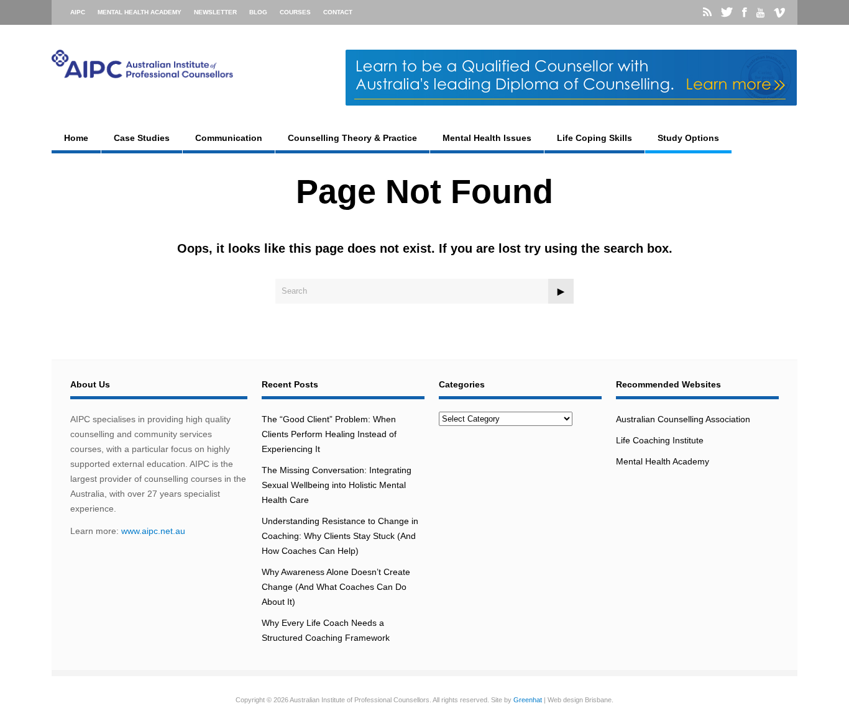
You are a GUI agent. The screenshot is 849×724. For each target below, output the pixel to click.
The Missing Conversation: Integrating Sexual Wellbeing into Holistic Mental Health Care (336, 485)
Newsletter (215, 12)
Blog (258, 12)
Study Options (688, 138)
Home (76, 138)
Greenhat (527, 700)
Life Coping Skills (594, 138)
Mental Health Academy (139, 12)
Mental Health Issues (487, 138)
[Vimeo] (779, 13)
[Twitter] (727, 12)
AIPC (77, 12)
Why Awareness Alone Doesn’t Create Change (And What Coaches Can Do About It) (336, 587)
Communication (228, 138)
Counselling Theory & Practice (352, 138)
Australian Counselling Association (683, 419)
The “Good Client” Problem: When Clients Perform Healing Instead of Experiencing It (329, 434)
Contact (337, 12)
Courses (295, 12)
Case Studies (142, 138)
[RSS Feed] (707, 12)
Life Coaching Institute (660, 440)
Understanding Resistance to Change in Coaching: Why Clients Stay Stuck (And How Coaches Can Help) (340, 536)
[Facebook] (744, 12)
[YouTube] (760, 13)
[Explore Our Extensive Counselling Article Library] (142, 75)
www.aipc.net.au (153, 531)
